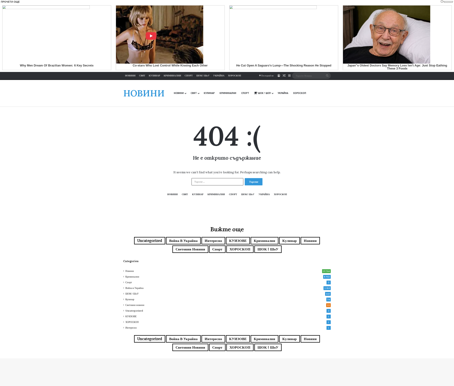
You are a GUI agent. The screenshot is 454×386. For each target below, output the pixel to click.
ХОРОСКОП (239, 249)
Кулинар (289, 241)
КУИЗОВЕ (238, 241)
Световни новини (190, 249)
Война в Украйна (183, 241)
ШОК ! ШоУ (268, 249)
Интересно (213, 241)
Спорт (217, 249)
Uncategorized (149, 241)
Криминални (264, 241)
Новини (310, 241)
